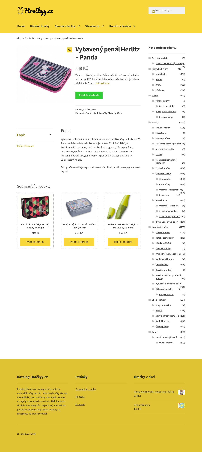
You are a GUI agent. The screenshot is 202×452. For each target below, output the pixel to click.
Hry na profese (163, 138)
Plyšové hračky (163, 168)
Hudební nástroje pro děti (168, 143)
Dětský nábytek (159, 58)
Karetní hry (164, 184)
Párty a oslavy (162, 100)
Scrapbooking (166, 116)
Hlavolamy (161, 132)
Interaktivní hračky (165, 149)
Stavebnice (92, 26)
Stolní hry (164, 194)
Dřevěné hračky (39, 26)
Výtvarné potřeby (164, 289)
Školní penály (100, 113)
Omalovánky (162, 264)
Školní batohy (162, 321)
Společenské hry (65, 26)
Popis (21, 135)
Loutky (159, 154)
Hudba (159, 79)
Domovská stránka (85, 389)
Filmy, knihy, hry (160, 68)
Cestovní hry (165, 179)
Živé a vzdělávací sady (167, 221)
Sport (154, 331)
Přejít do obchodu (89, 95)
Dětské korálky (163, 232)
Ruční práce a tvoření (166, 111)
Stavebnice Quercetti (169, 216)
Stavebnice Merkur (168, 211)
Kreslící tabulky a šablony (168, 253)
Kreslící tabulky (163, 248)
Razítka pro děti (163, 269)
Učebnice (160, 90)
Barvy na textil (166, 294)
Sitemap (80, 404)
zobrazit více (102, 83)
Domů (21, 26)
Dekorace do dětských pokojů (170, 63)
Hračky (155, 122)
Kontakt (80, 396)
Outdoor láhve (166, 342)
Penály (48, 38)
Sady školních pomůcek (167, 315)
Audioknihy (161, 74)
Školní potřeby (35, 38)
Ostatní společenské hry (171, 189)
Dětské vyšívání (163, 243)
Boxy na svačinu (163, 305)
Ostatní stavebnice (168, 205)
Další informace (25, 145)
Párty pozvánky (166, 106)
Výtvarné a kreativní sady (168, 283)
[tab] (35, 134)
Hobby (155, 95)
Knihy (158, 84)
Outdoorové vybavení (166, 337)
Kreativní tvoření (120, 26)
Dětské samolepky (165, 237)
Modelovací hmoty (165, 259)
